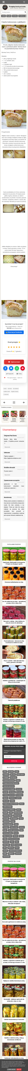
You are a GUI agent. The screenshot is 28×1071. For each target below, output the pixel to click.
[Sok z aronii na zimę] (5, 414)
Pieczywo (5, 801)
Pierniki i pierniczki (13, 830)
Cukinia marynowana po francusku (14, 1019)
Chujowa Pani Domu (10, 435)
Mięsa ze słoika (7, 836)
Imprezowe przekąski (8, 789)
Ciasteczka (6, 821)
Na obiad (10, 771)
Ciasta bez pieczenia (8, 786)
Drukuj (20, 373)
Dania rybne (6, 844)
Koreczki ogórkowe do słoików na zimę (14, 922)
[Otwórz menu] (3, 2)
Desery (18, 809)
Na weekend (15, 388)
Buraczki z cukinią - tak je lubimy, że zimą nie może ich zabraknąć (14, 622)
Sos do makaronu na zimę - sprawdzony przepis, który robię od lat (14, 602)
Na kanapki (20, 792)
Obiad (4, 771)
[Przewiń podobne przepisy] (26, 416)
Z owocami (6, 394)
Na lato (21, 836)
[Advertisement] (14, 93)
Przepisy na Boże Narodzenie (10, 783)
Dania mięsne (20, 774)
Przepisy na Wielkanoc (9, 809)
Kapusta (5, 798)
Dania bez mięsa (7, 815)
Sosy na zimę (13, 827)
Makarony (10, 847)
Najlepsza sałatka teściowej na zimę (14, 981)
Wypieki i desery (14, 391)
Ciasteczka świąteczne (15, 850)
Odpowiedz (7, 447)
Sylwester (18, 853)
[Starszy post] (23, 402)
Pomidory (15, 16)
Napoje (21, 803)
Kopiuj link (10, 373)
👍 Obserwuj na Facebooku (14, 332)
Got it (19, 1069)
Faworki (5, 850)
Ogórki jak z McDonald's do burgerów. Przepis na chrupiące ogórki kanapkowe (14, 563)
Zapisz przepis (15, 362)
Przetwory (6, 774)
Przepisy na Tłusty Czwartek (10, 803)
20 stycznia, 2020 (20, 497)
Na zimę (13, 774)
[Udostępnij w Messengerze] (11, 368)
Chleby (5, 839)
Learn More (11, 1069)
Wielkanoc (11, 853)
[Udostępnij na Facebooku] (5, 368)
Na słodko (6, 818)
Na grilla (9, 16)
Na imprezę (13, 777)
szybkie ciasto (7, 391)
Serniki (12, 821)
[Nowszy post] (4, 402)
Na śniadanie (14, 818)
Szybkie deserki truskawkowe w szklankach (14, 420)
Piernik (17, 847)
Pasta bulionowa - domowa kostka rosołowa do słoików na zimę (14, 641)
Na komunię (6, 856)
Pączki (21, 818)
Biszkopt (22, 827)
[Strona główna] (14, 402)
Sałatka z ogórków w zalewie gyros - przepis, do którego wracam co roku (14, 720)
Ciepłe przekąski (7, 806)
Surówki (5, 792)
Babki (21, 830)
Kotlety (12, 801)
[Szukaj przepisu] (25, 12)
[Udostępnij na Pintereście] (22, 368)
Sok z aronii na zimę (5, 419)
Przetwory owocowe (8, 795)
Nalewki (15, 836)
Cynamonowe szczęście (11, 480)
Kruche (16, 833)
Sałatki (18, 780)
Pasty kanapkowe (7, 824)
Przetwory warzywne (8, 780)
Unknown (7, 452)
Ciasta (5, 388)
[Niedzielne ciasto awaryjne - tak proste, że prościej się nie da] (22, 414)
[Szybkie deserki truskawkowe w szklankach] (14, 414)
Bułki (11, 812)
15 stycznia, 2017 (20, 469)
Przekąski (5, 777)
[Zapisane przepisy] (24, 2)
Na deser (10, 388)
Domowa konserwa (14, 839)
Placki (12, 842)
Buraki (5, 830)
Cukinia (3, 16)
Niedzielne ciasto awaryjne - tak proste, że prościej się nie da (22, 420)
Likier (4, 847)
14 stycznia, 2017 (20, 437)
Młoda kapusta (18, 812)
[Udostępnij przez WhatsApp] (17, 368)
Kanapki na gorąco (16, 844)
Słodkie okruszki (9, 467)
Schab (16, 824)
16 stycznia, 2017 (20, 482)
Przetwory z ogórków (15, 798)
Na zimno (18, 789)
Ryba (17, 842)
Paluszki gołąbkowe (14, 700)
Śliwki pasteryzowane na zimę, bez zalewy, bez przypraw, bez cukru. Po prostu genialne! (14, 740)
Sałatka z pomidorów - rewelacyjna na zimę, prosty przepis (14, 681)
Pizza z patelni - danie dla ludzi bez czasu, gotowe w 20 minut (14, 661)
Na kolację (12, 792)
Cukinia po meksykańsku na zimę (14, 1058)
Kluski (4, 853)
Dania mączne (17, 815)
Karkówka (5, 842)
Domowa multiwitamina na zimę (14, 582)
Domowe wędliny (7, 833)
